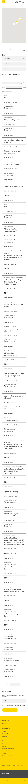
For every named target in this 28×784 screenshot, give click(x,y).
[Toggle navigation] (20, 2)
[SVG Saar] (3, 1)
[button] (20, 19)
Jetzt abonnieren (10, 709)
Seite (3, 87)
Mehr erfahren (8, 113)
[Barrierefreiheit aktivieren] (16, 2)
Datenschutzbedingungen (19, 705)
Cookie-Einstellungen (7, 755)
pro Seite (23, 83)
